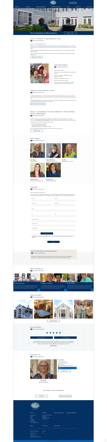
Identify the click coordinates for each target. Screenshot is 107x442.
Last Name (56, 198)
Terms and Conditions (34, 422)
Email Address (56, 203)
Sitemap (31, 418)
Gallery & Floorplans (56, 6)
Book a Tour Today (36, 57)
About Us (17, 6)
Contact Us (78, 6)
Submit (53, 241)
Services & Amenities (40, 6)
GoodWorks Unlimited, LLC (53, 118)
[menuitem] (17, 7)
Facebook (41, 396)
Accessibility (32, 420)
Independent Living (45, 417)
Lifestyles (28, 6)
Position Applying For (35, 223)
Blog (31, 417)
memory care (49, 45)
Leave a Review (41, 337)
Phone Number (34, 203)
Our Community (33, 415)
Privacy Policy (32, 421)
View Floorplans (53, 320)
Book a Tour (89, 6)
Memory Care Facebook (65, 396)
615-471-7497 (73, 3)
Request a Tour (70, 33)
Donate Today (36, 130)
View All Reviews (65, 337)
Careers (31, 416)
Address (33, 208)
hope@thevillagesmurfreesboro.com (66, 365)
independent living (42, 45)
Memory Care (44, 418)
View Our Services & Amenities (38, 103)
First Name (33, 198)
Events (68, 6)
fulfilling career (42, 194)
